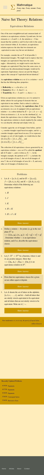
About (19, 468)
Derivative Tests (13, 401)
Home (4, 468)
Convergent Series (13, 397)
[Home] (11, 7)
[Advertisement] (22, 353)
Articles (11, 468)
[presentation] (10, 39)
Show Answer (22, 223)
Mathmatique (24, 5)
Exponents (11, 386)
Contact (26, 468)
